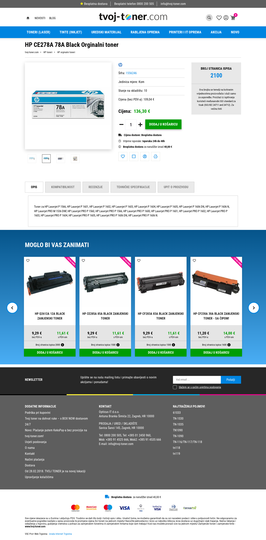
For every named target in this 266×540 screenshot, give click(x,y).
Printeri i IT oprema (185, 32)
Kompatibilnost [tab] (63, 187)
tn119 (176, 453)
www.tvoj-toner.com (35, 526)
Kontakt (30, 453)
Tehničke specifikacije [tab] (133, 187)
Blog (52, 18)
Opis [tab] (34, 187)
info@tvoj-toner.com (173, 4)
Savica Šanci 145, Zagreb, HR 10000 (121, 428)
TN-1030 (178, 418)
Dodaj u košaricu (163, 124)
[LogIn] (226, 17)
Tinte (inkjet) (71, 32)
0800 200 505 (145, 4)
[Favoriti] (123, 156)
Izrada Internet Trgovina (60, 534)
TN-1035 (178, 424)
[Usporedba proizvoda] (134, 156)
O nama (30, 448)
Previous (12, 308)
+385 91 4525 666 (117, 439)
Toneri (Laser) (38, 32)
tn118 (176, 448)
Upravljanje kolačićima (39, 477)
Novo (235, 32)
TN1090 (178, 430)
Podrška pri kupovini (37, 413)
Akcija (216, 32)
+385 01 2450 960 (139, 435)
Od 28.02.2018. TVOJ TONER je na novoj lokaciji (55, 471)
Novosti (40, 18)
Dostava (30, 465)
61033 (177, 413)
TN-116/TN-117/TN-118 (187, 442)
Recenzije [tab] (96, 187)
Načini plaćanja (34, 459)
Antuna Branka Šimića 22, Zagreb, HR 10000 (126, 416)
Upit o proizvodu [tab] (176, 187)
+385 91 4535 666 (149, 439)
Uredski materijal (106, 32)
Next (254, 308)
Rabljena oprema (145, 32)
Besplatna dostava (95, 4)
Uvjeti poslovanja (36, 442)
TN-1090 (178, 436)
